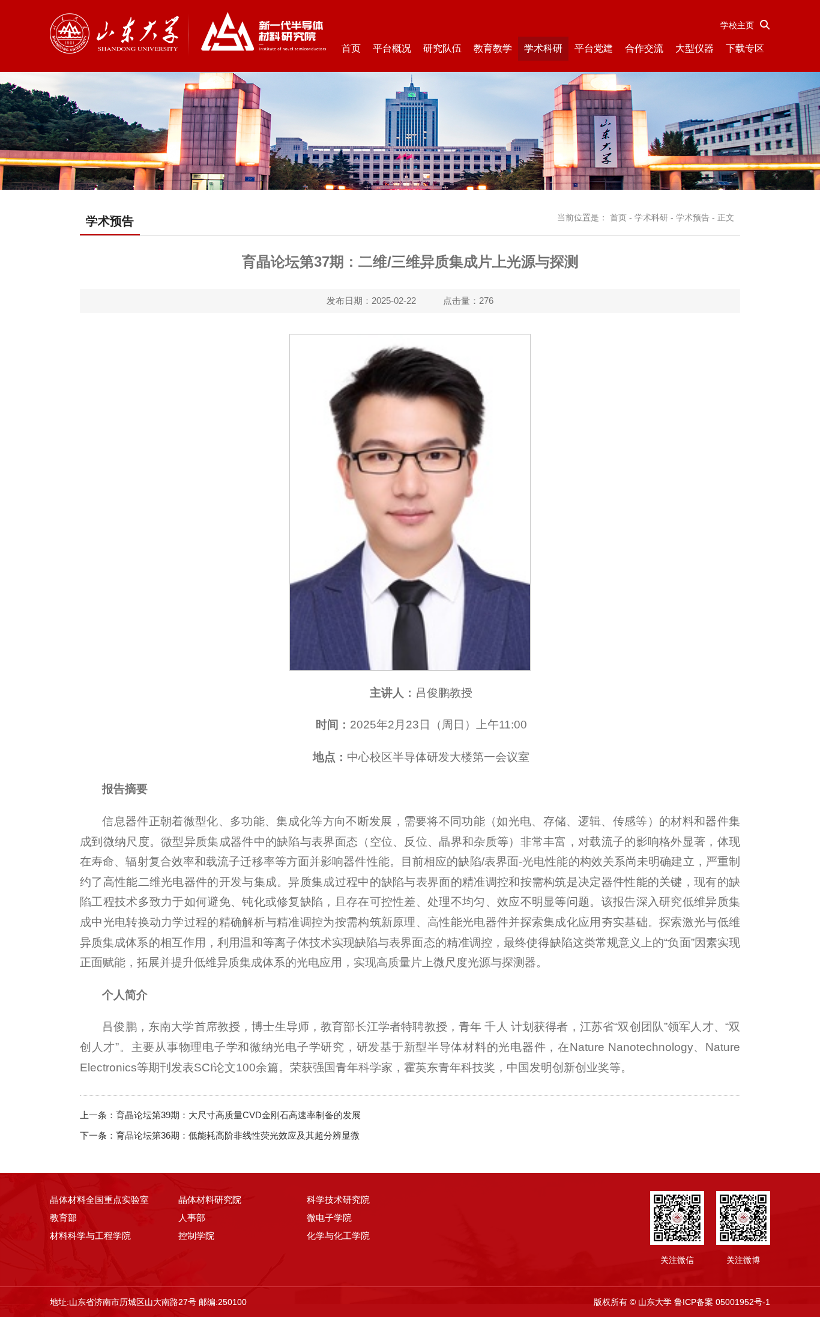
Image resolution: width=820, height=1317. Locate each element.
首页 (351, 48)
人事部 (191, 1218)
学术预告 (693, 217)
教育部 (63, 1218)
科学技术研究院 (338, 1199)
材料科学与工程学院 (90, 1236)
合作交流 (644, 48)
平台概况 (392, 48)
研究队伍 (442, 48)
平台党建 (593, 48)
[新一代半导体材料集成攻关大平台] (188, 34)
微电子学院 (329, 1218)
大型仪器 (694, 48)
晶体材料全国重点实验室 (99, 1199)
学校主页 (737, 25)
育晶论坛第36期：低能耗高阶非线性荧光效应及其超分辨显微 (238, 1135)
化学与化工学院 (338, 1236)
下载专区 (745, 48)
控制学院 (196, 1236)
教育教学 (493, 48)
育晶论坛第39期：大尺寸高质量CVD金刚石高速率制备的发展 (238, 1115)
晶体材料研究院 (209, 1199)
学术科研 (543, 48)
